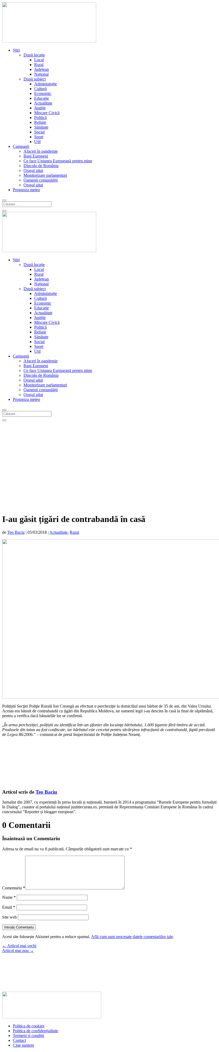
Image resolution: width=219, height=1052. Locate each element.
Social (39, 132)
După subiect (35, 79)
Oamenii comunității (41, 180)
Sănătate (41, 127)
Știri (16, 50)
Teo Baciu (16, 532)
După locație (34, 55)
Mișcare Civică (47, 112)
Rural (39, 64)
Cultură (40, 88)
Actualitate (43, 103)
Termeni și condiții (28, 1035)
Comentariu (13, 888)
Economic (42, 93)
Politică (40, 117)
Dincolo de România (41, 165)
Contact (19, 1040)
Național (41, 74)
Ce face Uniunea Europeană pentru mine (58, 161)
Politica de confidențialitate (35, 1030)
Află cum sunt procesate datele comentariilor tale (132, 936)
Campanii (21, 146)
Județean (41, 69)
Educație (41, 98)
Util (37, 141)
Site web (9, 917)
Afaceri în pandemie (41, 151)
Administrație (45, 84)
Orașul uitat (33, 170)
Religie (40, 122)
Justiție (40, 108)
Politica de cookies (28, 1026)
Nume (9, 897)
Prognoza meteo (26, 189)
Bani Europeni (36, 156)
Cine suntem (23, 1045)
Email (8, 907)
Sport (38, 137)
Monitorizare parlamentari (45, 175)
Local (39, 59)
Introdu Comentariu (19, 927)
